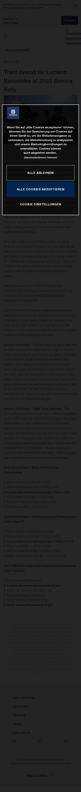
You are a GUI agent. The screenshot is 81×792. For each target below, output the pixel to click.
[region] (40, 159)
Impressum (52, 157)
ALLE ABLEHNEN (40, 172)
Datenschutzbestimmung (35, 157)
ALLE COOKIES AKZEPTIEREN (40, 189)
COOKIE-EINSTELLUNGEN (40, 204)
